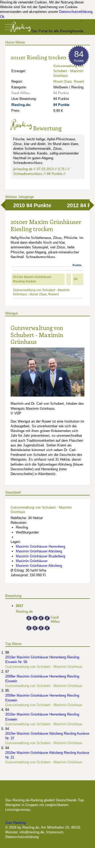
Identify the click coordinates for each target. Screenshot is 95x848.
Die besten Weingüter (33, 792)
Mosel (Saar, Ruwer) (68, 81)
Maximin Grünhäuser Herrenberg (40, 546)
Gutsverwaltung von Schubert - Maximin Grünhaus (37, 334)
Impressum (54, 832)
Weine (20, 42)
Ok (2, 17)
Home (9, 42)
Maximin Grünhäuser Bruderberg (40, 556)
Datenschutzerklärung (75, 12)
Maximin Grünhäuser (32, 561)
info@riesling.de (32, 832)
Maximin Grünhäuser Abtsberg (39, 551)
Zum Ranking (15, 823)
